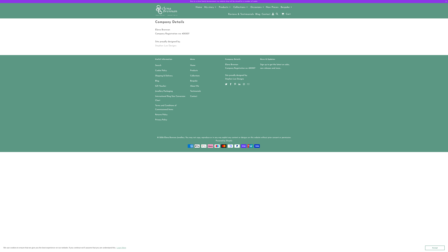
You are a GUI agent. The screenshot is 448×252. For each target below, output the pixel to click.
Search (158, 65)
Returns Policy (161, 115)
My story (210, 7)
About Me (194, 86)
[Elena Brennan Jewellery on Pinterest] (235, 84)
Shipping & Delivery (164, 76)
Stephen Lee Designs (165, 46)
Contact (193, 96)
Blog (157, 81)
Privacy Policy (161, 120)
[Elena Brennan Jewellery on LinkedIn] (239, 84)
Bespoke (194, 81)
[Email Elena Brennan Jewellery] (248, 84)
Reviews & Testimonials (241, 14)
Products (194, 71)
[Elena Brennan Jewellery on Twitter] (226, 84)
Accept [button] (435, 248)
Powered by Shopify (224, 141)
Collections (195, 76)
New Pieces (272, 7)
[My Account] (273, 14)
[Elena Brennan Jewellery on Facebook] (231, 84)
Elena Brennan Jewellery (174, 137)
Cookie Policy (161, 71)
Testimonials (195, 91)
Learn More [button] (121, 248)
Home (192, 65)
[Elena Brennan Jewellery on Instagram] (244, 84)
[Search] (277, 14)
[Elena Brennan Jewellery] (166, 11)
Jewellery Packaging (164, 91)
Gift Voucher (160, 86)
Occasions (257, 7)
